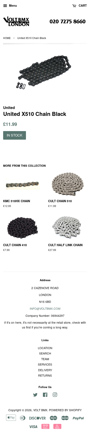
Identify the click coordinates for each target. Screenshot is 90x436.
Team (45, 359)
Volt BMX (40, 410)
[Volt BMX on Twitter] (35, 395)
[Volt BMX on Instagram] (55, 395)
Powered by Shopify (65, 410)
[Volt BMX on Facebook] (45, 395)
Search (45, 353)
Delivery (45, 370)
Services (45, 364)
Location (45, 348)
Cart (82, 5)
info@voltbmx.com (45, 308)
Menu (12, 5)
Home (7, 38)
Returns (45, 375)
